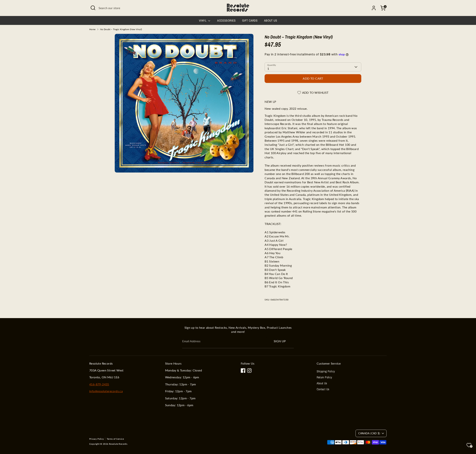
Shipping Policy (326, 371)
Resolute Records (118, 443)
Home (92, 29)
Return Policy (324, 377)
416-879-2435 (99, 384)
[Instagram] (249, 370)
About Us (270, 20)
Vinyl (203, 20)
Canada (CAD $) (369, 433)
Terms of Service (115, 438)
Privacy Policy (96, 438)
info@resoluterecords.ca (106, 391)
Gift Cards (250, 20)
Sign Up (280, 341)
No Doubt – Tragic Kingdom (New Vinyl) (121, 29)
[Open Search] (93, 8)
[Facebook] (243, 370)
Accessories (226, 20)
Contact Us (323, 389)
